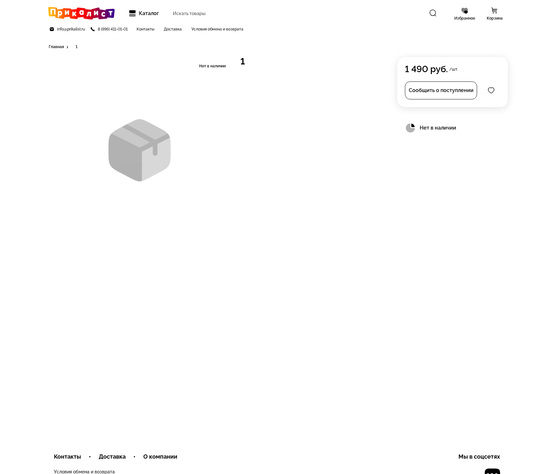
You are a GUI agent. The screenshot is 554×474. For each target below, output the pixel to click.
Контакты (145, 29)
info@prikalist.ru (71, 29)
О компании (160, 456)
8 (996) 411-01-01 (113, 29)
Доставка (173, 29)
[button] (59, 47)
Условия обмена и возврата (217, 29)
